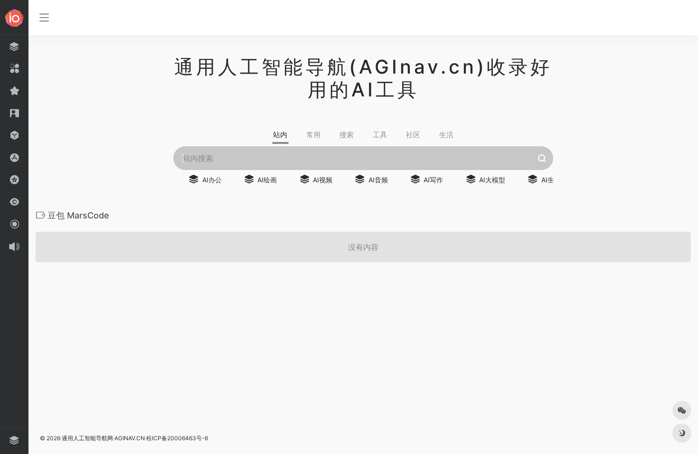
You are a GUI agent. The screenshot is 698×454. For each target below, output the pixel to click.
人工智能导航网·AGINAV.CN (109, 438)
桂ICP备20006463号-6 (177, 438)
